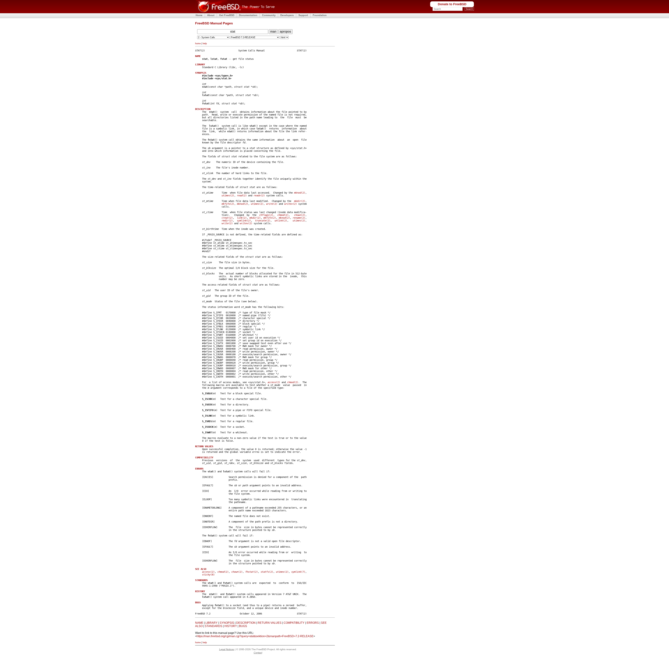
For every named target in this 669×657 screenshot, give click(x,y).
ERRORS (313, 622)
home (198, 43)
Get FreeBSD (226, 15)
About (210, 15)
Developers (287, 15)
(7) (298, 571)
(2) (299, 192)
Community (269, 15)
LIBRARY (211, 622)
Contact (258, 652)
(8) (208, 574)
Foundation (320, 15)
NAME (199, 622)
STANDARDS (213, 626)
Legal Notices (226, 649)
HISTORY (230, 626)
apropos (285, 31)
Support (303, 15)
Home (199, 15)
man (273, 31)
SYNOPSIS (227, 622)
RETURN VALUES (270, 622)
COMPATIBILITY (294, 622)
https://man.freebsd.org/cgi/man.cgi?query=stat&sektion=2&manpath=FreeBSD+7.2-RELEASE (255, 636)
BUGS (243, 626)
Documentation (248, 15)
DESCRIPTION (246, 622)
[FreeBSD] (235, 12)
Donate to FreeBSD (452, 4)
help (205, 43)
